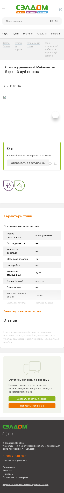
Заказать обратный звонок (32, 398)
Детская (55, 33)
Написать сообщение (32, 405)
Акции (5, 33)
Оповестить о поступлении (28, 163)
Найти (53, 21)
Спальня (42, 33)
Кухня (16, 33)
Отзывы (10, 320)
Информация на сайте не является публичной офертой (25, 485)
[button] (55, 114)
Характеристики (17, 216)
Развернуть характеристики (22, 311)
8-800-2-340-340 (14, 456)
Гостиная (28, 33)
